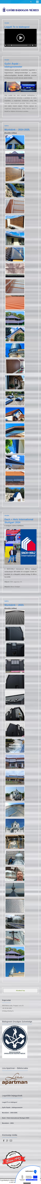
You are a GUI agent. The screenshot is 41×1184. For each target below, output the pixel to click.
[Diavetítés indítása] (10, 133)
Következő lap (20, 990)
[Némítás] (33, 45)
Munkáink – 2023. (14, 605)
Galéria (6, 125)
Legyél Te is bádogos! (17, 26)
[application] (20, 38)
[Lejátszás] (6, 45)
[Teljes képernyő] (35, 45)
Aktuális (6, 23)
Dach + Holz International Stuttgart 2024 (15, 1118)
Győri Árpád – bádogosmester (12, 1107)
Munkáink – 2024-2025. (17, 129)
